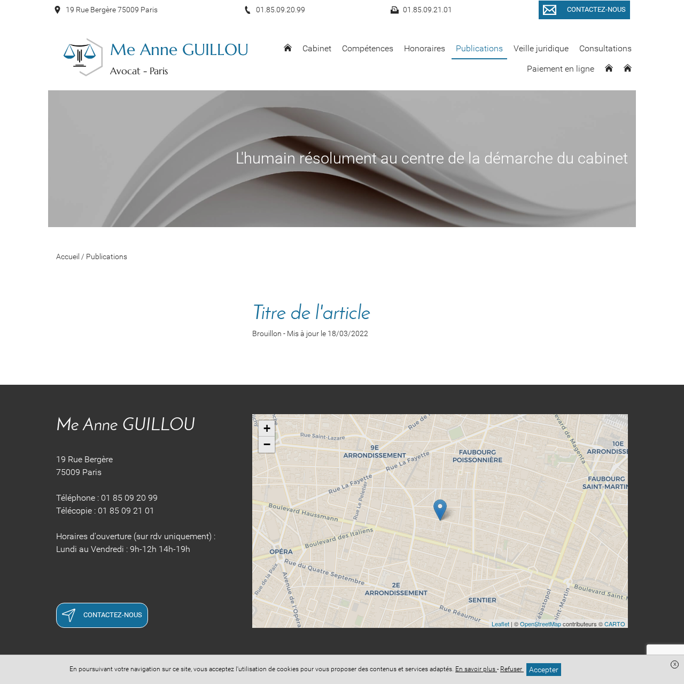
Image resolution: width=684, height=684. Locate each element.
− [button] (266, 444)
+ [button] (266, 428)
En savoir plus (476, 669)
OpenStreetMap (540, 623)
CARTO (614, 623)
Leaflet (500, 623)
